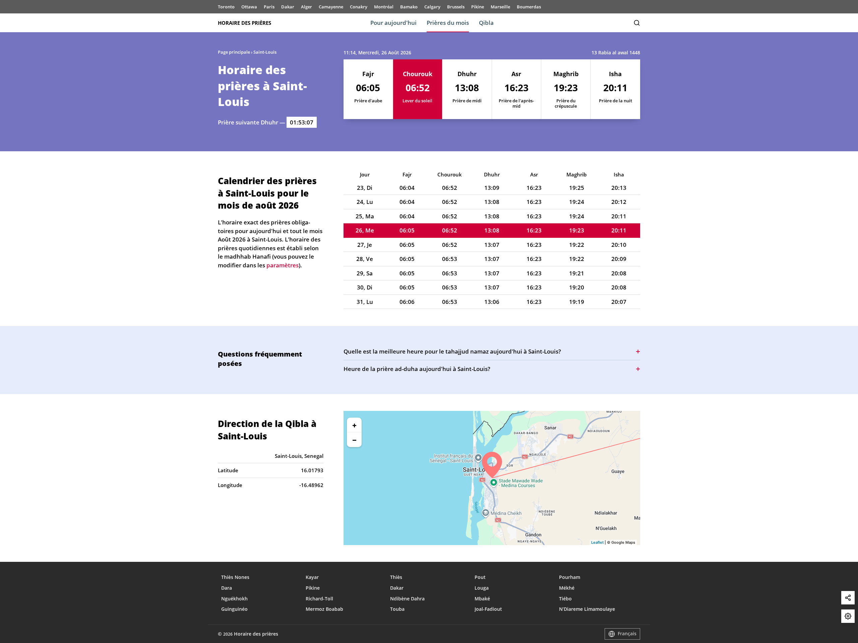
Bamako (409, 7)
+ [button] (354, 425)
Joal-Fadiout (488, 609)
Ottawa (249, 7)
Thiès (396, 577)
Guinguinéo (234, 609)
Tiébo (565, 598)
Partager (848, 597)
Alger (306, 7)
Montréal (383, 7)
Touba (397, 609)
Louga (482, 588)
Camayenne (331, 7)
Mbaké (482, 598)
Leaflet (597, 542)
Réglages (848, 616)
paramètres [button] (282, 265)
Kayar (312, 577)
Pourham (569, 577)
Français (627, 633)
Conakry (358, 7)
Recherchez (636, 22)
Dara (226, 588)
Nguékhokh (234, 598)
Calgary (432, 7)
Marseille (500, 7)
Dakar (287, 7)
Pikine (477, 7)
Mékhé (566, 588)
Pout (480, 577)
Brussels (456, 7)
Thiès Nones (235, 577)
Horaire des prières (244, 22)
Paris (269, 7)
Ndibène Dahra (407, 598)
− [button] (354, 439)
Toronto (226, 7)
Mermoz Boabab (324, 609)
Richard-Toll (319, 598)
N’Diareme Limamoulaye (587, 609)
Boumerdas (529, 7)
